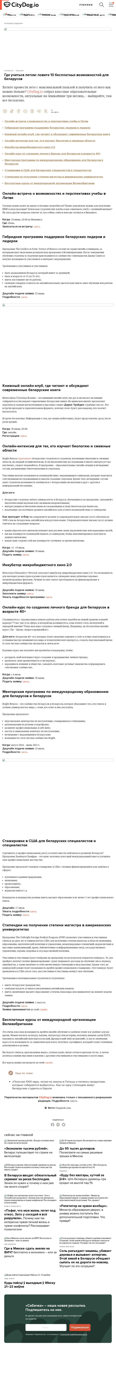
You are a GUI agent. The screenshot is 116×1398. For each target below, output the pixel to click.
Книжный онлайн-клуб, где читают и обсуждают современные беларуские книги (57, 134)
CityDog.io (8, 71)
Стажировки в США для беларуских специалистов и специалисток (48, 170)
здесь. (74, 1100)
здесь (37, 226)
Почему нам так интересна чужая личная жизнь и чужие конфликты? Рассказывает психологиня (30, 1220)
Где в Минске (10, 1244)
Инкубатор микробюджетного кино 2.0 (30, 147)
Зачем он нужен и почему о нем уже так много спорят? (30, 1181)
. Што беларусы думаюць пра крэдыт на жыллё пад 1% (82, 1179)
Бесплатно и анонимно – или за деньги (30, 1252)
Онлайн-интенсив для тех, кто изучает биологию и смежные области (50, 140)
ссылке (43, 1009)
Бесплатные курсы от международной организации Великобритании (50, 183)
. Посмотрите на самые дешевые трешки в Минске (81, 1152)
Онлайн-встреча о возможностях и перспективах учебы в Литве (46, 121)
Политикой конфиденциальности (73, 1334)
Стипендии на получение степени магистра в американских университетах (54, 176)
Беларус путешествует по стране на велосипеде (28, 1152)
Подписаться (80, 1327)
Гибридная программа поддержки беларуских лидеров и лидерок (47, 127)
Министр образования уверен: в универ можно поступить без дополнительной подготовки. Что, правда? (83, 1213)
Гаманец (63, 1171)
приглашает (25, 458)
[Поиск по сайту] (101, 5)
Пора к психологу (12, 1206)
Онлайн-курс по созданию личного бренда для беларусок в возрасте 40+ (53, 153)
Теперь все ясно (66, 1247)
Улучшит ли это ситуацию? (85, 1258)
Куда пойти (9, 1279)
